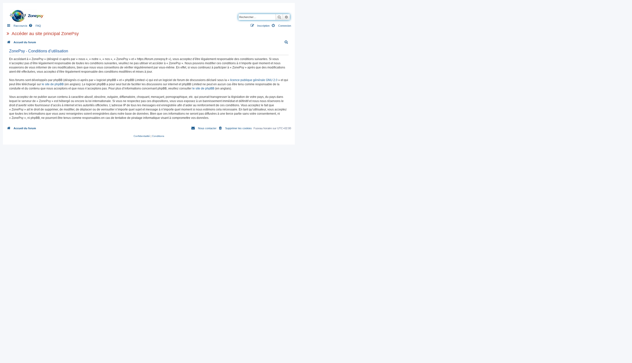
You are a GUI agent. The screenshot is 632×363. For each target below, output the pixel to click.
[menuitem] (35, 26)
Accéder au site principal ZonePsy (45, 33)
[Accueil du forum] (28, 14)
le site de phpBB (53, 84)
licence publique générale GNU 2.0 (253, 80)
